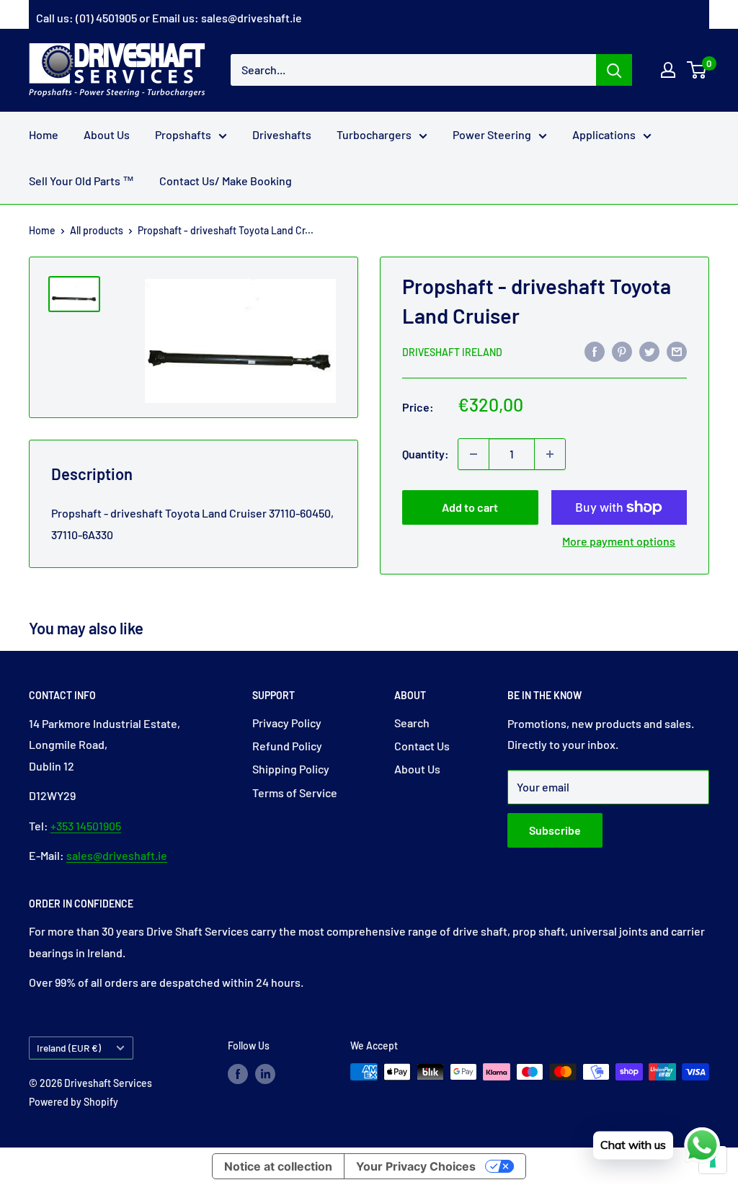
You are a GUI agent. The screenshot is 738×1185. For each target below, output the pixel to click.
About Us (107, 134)
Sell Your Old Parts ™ (81, 180)
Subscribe (555, 830)
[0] (697, 70)
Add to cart (470, 507)
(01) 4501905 (106, 18)
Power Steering (492, 134)
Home (43, 134)
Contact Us (422, 746)
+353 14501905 (85, 826)
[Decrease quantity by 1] (473, 454)
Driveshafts (281, 134)
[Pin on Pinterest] (622, 350)
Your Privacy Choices (416, 1166)
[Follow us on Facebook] (238, 1073)
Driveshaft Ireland (452, 352)
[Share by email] (677, 350)
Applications (604, 134)
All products (96, 230)
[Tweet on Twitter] (649, 350)
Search (412, 722)
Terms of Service (294, 792)
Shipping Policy (290, 769)
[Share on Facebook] (594, 350)
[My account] (668, 70)
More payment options (618, 541)
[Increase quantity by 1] (550, 454)
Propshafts (183, 134)
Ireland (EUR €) (69, 1048)
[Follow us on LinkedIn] (265, 1073)
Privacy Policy (286, 722)
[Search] (614, 70)
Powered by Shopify (73, 1102)
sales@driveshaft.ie (251, 18)
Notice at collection (278, 1166)
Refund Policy (287, 746)
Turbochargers (374, 134)
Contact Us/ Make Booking (225, 180)
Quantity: (425, 454)
